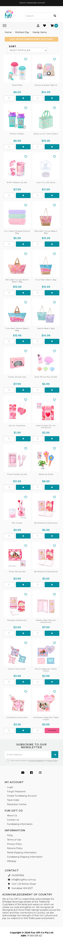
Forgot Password (16, 791)
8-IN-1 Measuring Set (17, 182)
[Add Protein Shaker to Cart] (23, 146)
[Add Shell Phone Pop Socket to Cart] (52, 390)
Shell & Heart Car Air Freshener (46, 427)
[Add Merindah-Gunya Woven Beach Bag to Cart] (23, 292)
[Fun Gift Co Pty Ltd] (9, 13)
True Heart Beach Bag (45, 280)
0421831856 (17, 875)
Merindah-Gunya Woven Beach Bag (17, 281)
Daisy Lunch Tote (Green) (46, 134)
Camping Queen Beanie (46, 85)
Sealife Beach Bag (46, 328)
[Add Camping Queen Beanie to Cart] (52, 98)
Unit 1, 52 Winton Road (23, 884)
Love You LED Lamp (46, 182)
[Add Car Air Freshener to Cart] (23, 438)
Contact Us (13, 819)
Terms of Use (14, 839)
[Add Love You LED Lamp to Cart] (52, 195)
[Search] (55, 15)
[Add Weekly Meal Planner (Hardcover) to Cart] (52, 633)
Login (10, 787)
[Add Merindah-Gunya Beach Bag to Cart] (52, 244)
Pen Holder (17, 523)
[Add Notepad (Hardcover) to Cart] (23, 633)
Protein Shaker (17, 134)
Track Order (13, 800)
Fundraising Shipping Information (25, 856)
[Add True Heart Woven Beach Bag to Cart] (23, 341)
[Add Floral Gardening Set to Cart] (23, 487)
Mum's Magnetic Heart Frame (46, 670)
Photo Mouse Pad (17, 572)
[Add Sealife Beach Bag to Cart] (52, 341)
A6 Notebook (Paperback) (46, 572)
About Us (12, 815)
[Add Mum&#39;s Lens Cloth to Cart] (23, 682)
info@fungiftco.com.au (23, 879)
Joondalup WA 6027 (22, 888)
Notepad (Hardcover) (17, 620)
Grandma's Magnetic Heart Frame (46, 718)
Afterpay (11, 861)
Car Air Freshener (17, 426)
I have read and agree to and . (34, 760)
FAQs (10, 835)
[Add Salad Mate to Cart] (23, 98)
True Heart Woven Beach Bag (17, 329)
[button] (25, 59)
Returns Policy (15, 848)
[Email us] (23, 772)
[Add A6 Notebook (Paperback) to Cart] (52, 584)
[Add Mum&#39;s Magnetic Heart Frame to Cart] (52, 682)
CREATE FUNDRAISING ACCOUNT (32, 3)
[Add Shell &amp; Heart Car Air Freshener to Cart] (52, 438)
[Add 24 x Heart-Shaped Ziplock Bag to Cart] (23, 244)
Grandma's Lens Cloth (17, 717)
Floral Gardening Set (17, 474)
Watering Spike (46, 474)
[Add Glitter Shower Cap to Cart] (23, 390)
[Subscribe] (54, 754)
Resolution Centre (16, 804)
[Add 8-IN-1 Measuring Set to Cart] (23, 195)
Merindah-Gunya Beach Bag (46, 232)
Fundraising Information (20, 824)
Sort (12, 46)
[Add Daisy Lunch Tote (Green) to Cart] (52, 146)
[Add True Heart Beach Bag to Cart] (52, 292)
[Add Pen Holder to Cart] (23, 536)
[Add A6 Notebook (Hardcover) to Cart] (52, 536)
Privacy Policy (52, 760)
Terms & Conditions (36, 760)
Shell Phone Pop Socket (46, 377)
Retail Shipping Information (21, 852)
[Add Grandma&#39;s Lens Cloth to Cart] (23, 730)
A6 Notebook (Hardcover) (46, 523)
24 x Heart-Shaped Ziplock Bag (17, 232)
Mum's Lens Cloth (17, 669)
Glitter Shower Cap (17, 377)
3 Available (52, 730)
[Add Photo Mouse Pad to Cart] (23, 584)
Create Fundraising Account (22, 795)
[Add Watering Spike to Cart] (52, 487)
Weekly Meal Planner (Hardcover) (46, 621)
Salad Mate (17, 85)
